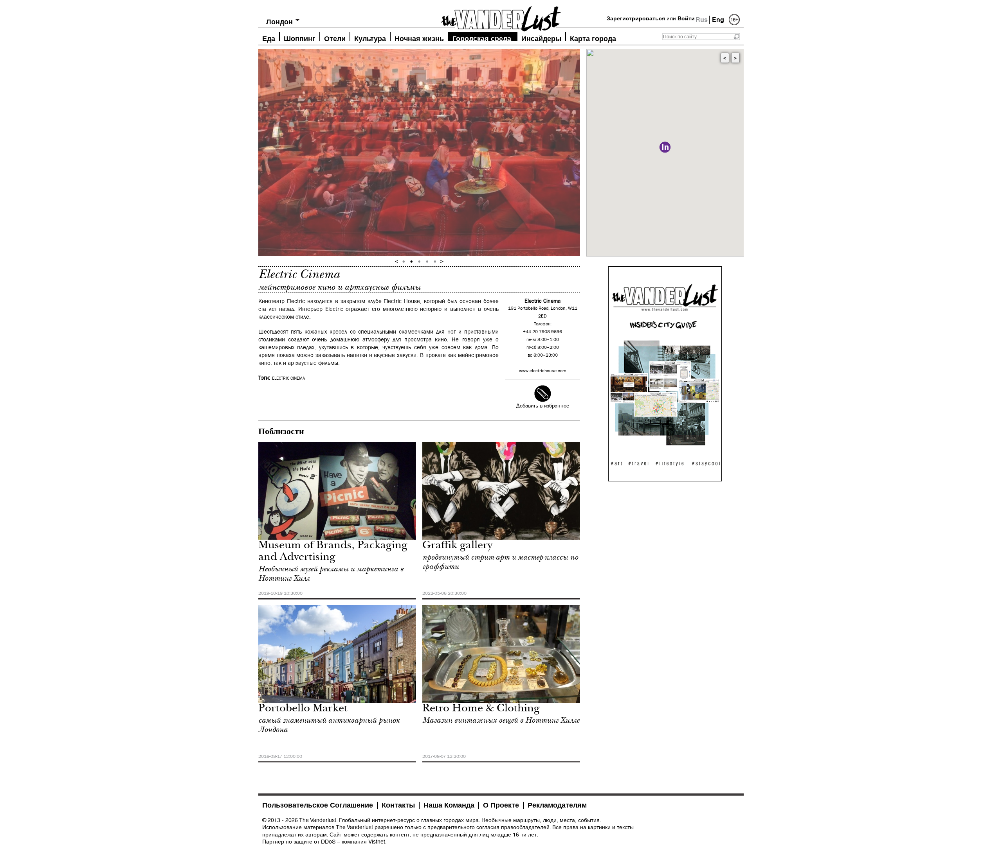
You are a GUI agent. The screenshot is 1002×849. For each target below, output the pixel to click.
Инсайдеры (541, 37)
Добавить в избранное (542, 405)
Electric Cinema (288, 378)
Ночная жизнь (419, 37)
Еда (268, 37)
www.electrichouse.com (542, 371)
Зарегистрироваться (636, 18)
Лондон (279, 22)
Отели (335, 37)
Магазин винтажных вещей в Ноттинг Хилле (500, 720)
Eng (718, 19)
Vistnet (376, 841)
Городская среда (481, 37)
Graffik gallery (457, 546)
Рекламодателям (557, 805)
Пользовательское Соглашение (317, 805)
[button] (665, 147)
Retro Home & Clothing (481, 709)
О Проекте (501, 805)
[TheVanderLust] (501, 16)
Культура (370, 37)
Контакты (398, 805)
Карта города (593, 37)
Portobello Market (303, 709)
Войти (686, 18)
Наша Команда (449, 805)
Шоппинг (299, 37)
